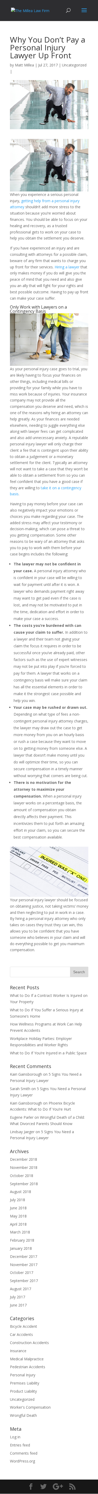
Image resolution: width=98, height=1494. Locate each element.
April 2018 (18, 1224)
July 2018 (17, 1199)
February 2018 (22, 1240)
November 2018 (23, 1167)
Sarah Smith (20, 1088)
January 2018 (21, 1248)
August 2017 (20, 1288)
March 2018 (20, 1232)
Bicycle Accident (23, 1326)
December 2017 (23, 1256)
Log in (15, 1436)
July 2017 (17, 1296)
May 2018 (18, 1216)
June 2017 (18, 1305)
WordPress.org (22, 1461)
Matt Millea (24, 65)
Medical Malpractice (27, 1358)
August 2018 (20, 1191)
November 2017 (23, 1264)
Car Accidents (21, 1334)
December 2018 (23, 1159)
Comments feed (23, 1453)
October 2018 (21, 1175)
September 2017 (24, 1280)
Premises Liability (24, 1383)
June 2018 (18, 1207)
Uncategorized (74, 65)
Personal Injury (22, 1374)
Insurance (18, 1350)
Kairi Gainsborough (26, 1074)
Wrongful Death (23, 1415)
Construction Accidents (29, 1342)
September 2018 (24, 1183)
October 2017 (21, 1272)
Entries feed (20, 1445)
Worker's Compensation (30, 1407)
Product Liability (23, 1391)
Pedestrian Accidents (27, 1366)
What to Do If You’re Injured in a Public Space (48, 1052)
